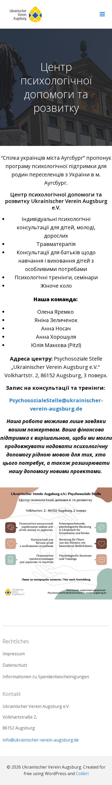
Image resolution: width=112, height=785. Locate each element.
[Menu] (102, 14)
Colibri (82, 773)
